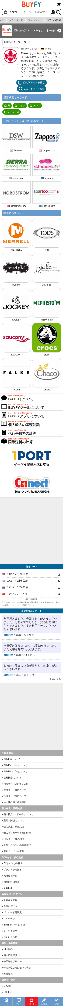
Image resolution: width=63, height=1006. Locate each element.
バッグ (21, 105)
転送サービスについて (15, 796)
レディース (13, 112)
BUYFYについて (12, 759)
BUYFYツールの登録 (14, 924)
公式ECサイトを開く (33, 82)
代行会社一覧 (10, 875)
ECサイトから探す (13, 863)
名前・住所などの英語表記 (17, 845)
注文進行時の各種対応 (15, 802)
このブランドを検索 (34, 88)
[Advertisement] (31, 530)
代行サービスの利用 (14, 839)
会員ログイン (10, 906)
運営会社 (8, 973)
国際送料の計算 (11, 882)
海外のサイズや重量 (14, 851)
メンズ (36, 105)
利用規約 (8, 949)
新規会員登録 (10, 900)
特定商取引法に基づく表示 (17, 967)
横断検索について (13, 777)
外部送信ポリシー (13, 961)
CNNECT (8, 992)
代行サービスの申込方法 (16, 783)
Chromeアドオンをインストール (34, 30)
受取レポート (10, 888)
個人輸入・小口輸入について (18, 814)
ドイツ (48, 49)
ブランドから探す (13, 869)
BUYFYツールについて (15, 765)
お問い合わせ (10, 937)
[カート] (59, 4)
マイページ (9, 918)
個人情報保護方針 (13, 955)
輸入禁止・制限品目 (14, 826)
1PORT (7, 986)
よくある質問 (10, 931)
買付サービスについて (15, 790)
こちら (18, 605)
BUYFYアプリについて (15, 771)
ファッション (31, 49)
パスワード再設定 (13, 912)
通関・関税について (14, 820)
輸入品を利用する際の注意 (17, 833)
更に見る (56, 679)
